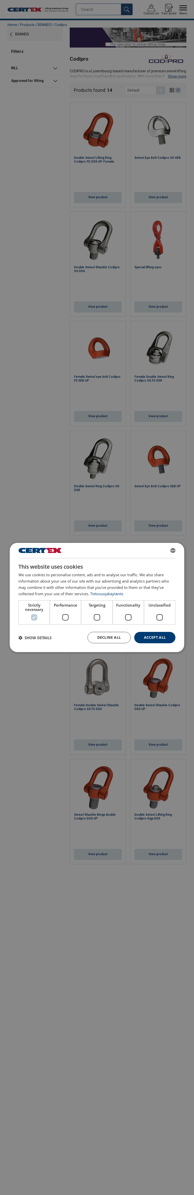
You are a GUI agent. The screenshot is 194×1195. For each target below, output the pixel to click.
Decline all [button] (109, 637)
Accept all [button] (155, 637)
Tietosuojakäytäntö (106, 593)
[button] (35, 637)
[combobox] (173, 550)
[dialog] (97, 597)
